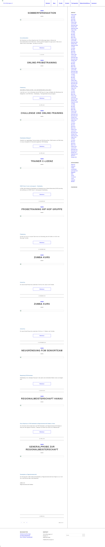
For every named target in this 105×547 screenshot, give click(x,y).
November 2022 (74, 72)
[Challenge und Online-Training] (42, 127)
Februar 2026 (73, 22)
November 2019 (74, 115)
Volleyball (73, 180)
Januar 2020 (73, 112)
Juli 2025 (73, 31)
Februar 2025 (73, 39)
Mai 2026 (73, 17)
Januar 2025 (73, 40)
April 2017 (73, 155)
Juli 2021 (73, 89)
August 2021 (73, 88)
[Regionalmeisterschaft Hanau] (42, 413)
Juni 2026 (73, 16)
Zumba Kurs (42, 257)
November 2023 (74, 59)
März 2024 (73, 53)
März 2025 (73, 37)
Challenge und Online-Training (42, 112)
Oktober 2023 (74, 60)
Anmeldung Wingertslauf (25, 535)
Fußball (72, 167)
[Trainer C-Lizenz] (42, 175)
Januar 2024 (73, 56)
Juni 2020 (73, 105)
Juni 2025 (73, 33)
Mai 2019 (73, 125)
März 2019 (73, 128)
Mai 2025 (73, 34)
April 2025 (73, 36)
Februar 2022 (73, 80)
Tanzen (42, 10)
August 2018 (73, 137)
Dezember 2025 (74, 25)
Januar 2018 (73, 148)
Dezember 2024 (74, 42)
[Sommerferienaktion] (42, 27)
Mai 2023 (73, 63)
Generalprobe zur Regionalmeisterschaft (42, 448)
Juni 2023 (73, 62)
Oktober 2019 (74, 117)
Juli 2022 (73, 74)
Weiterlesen (42, 47)
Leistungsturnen (74, 170)
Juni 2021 (73, 91)
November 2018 (74, 132)
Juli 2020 (73, 103)
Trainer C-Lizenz (42, 161)
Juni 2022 (73, 76)
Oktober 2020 (74, 100)
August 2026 (73, 14)
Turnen (72, 178)
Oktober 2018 (74, 134)
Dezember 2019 (74, 114)
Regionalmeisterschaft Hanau (42, 398)
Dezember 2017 (74, 149)
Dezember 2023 (74, 57)
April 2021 (73, 92)
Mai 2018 (73, 141)
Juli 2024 (73, 46)
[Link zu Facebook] (100, 3)
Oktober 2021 (74, 85)
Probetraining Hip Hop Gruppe (41, 209)
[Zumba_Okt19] (42, 318)
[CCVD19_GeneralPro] (42, 463)
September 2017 (74, 154)
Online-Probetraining (42, 62)
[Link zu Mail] (102, 3)
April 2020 (73, 108)
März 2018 (73, 144)
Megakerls (73, 172)
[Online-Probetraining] (42, 77)
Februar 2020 (73, 111)
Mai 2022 (73, 77)
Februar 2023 (73, 68)
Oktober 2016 (74, 157)
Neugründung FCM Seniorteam (41, 350)
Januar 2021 (73, 97)
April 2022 (73, 79)
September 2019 (74, 118)
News (72, 173)
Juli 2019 (73, 121)
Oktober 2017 (74, 152)
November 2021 (74, 83)
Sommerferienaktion (42, 12)
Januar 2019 (73, 131)
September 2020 (74, 102)
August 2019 (73, 120)
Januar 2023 (73, 69)
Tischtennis (73, 177)
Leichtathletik (74, 169)
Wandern (73, 181)
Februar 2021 (73, 95)
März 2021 (73, 94)
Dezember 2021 (74, 82)
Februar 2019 (73, 129)
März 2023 (73, 66)
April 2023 (73, 65)
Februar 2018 (73, 146)
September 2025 (74, 28)
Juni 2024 (73, 48)
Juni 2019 (73, 123)
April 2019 (73, 126)
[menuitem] (48, 3)
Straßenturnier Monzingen (25, 534)
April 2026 (73, 19)
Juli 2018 (73, 138)
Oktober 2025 (74, 26)
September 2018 (74, 135)
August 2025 (73, 30)
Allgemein (73, 164)
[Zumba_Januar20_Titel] (42, 271)
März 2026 (73, 20)
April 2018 (73, 143)
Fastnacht (73, 166)
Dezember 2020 (74, 99)
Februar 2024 (73, 54)
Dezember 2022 (74, 71)
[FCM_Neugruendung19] (42, 364)
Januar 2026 (73, 23)
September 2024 (74, 45)
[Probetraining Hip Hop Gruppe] (42, 223)
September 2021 (74, 86)
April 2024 (73, 51)
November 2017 (74, 151)
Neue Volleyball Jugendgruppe (26, 537)
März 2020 (73, 109)
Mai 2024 (73, 49)
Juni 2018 (73, 140)
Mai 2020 (73, 106)
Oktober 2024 (74, 43)
